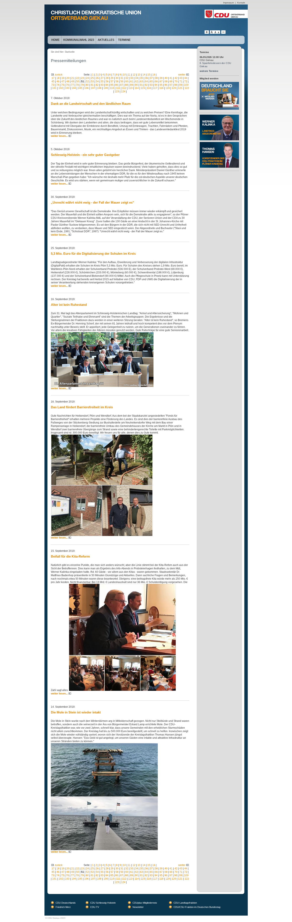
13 (138, 74)
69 (171, 81)
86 (116, 84)
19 (62, 78)
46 (57, 81)
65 (151, 81)
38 (156, 78)
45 (53, 81)
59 (121, 81)
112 (124, 88)
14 (143, 74)
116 (149, 88)
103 (67, 88)
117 (155, 88)
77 (72, 84)
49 (72, 81)
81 (92, 84)
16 (153, 74)
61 (131, 81)
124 (123, 91)
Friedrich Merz (63, 907)
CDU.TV (94, 907)
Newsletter (138, 907)
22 (77, 78)
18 (57, 78)
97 (170, 84)
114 (136, 88)
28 (107, 78)
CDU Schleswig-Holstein (103, 902)
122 (186, 88)
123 (117, 91)
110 (112, 88)
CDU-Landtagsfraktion (185, 902)
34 (136, 78)
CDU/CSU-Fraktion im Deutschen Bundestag (197, 907)
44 (185, 78)
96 (165, 84)
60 (126, 81)
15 (148, 74)
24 (87, 78)
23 (82, 78)
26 (97, 78)
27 (102, 78)
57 (112, 81)
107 (93, 88)
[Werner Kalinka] (219, 116)
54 (97, 81)
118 (161, 88)
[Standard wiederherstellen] (215, 32)
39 (161, 78)
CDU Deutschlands (66, 902)
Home (55, 39)
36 (146, 78)
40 (166, 78)
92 (146, 84)
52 (87, 81)
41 (171, 78)
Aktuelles (106, 39)
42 (175, 78)
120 (174, 88)
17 (53, 78)
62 (136, 81)
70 (175, 81)
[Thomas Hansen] (219, 143)
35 (141, 78)
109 (105, 88)
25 (92, 78)
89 (131, 84)
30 (116, 78)
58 (116, 81)
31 (121, 78)
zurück (58, 74)
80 (87, 84)
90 (136, 84)
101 (54, 88)
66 (156, 81)
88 (126, 84)
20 (67, 78)
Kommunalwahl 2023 (78, 39)
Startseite (70, 51)
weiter (181, 74)
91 (141, 84)
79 (82, 84)
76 (67, 84)
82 (97, 84)
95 (160, 84)
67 (161, 81)
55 (102, 81)
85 (111, 84)
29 (112, 78)
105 (80, 88)
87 (121, 84)
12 (134, 74)
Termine (124, 39)
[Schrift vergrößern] (206, 32)
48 (67, 81)
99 (180, 84)
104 (73, 88)
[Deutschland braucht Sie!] (219, 83)
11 (129, 74)
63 (141, 81)
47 (62, 81)
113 (130, 88)
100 (186, 84)
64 (146, 81)
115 (143, 88)
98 (175, 84)
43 (180, 78)
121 (180, 88)
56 (107, 81)
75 (62, 84)
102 (61, 88)
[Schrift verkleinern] (218, 32)
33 (131, 78)
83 (101, 84)
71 (180, 81)
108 (99, 88)
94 (156, 84)
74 (57, 84)
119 (167, 88)
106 (86, 88)
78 (77, 84)
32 (126, 78)
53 (92, 81)
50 (77, 81)
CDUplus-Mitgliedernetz (145, 902)
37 (151, 78)
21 (72, 78)
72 (185, 81)
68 (166, 81)
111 (118, 88)
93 (151, 84)
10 (124, 74)
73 (52, 84)
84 (106, 84)
